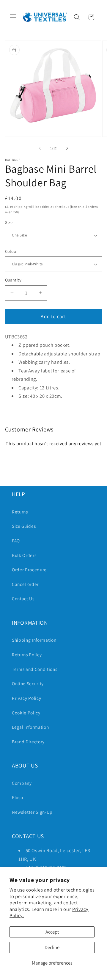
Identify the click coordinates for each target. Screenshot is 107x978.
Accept (52, 932)
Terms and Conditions (34, 669)
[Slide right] (67, 148)
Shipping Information (34, 640)
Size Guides (24, 526)
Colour (11, 251)
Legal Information (30, 727)
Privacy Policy (26, 698)
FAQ (16, 541)
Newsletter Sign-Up (32, 812)
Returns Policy (27, 654)
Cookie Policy (26, 713)
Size (9, 222)
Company (22, 783)
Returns (20, 512)
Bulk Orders (24, 555)
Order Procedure (29, 569)
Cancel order (25, 584)
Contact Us (23, 598)
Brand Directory (28, 742)
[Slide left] (39, 148)
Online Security (28, 683)
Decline (52, 947)
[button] (13, 17)
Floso (17, 797)
